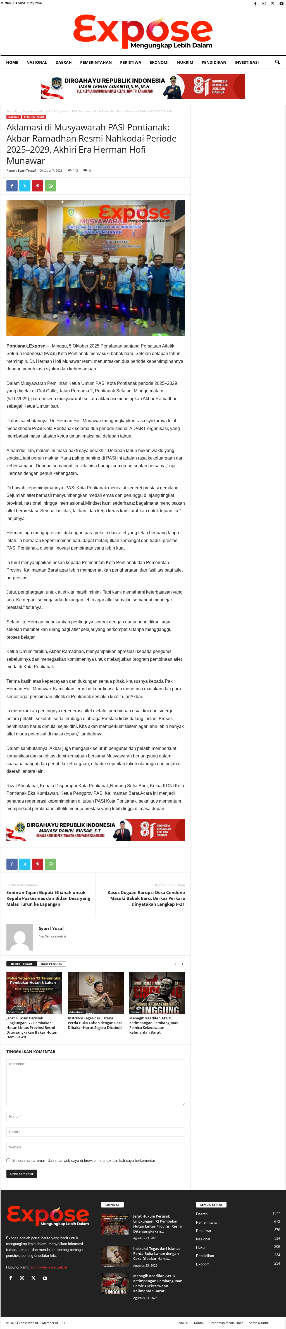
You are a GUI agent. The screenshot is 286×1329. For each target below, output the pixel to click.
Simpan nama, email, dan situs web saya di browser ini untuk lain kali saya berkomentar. (84, 1160)
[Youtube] (281, 4)
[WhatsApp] (50, 185)
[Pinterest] (37, 185)
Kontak (199, 1323)
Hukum (202, 1247)
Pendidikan (214, 62)
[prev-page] (175, 964)
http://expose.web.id (52, 936)
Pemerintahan (96, 62)
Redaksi (182, 1323)
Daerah (64, 62)
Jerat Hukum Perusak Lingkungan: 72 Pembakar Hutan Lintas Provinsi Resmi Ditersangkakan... (157, 1224)
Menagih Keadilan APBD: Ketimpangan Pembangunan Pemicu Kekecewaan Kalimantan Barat (153, 1025)
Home (12, 62)
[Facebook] (255, 4)
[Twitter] (273, 4)
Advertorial (15, 1012)
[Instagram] (264, 4)
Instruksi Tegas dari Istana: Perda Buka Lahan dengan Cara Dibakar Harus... (156, 1253)
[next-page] (182, 964)
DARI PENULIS (51, 964)
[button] (277, 62)
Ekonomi (159, 62)
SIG (64, 1323)
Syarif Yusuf (27, 170)
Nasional (37, 62)
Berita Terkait (21, 964)
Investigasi (247, 62)
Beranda (12, 111)
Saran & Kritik (259, 1323)
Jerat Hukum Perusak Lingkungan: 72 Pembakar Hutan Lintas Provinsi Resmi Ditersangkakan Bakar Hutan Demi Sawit (31, 1027)
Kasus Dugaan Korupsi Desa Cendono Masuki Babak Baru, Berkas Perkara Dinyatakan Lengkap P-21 (146, 898)
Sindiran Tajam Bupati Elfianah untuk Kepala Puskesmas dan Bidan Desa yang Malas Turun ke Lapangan (48, 898)
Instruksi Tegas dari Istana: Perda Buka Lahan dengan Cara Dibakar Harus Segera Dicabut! (95, 1022)
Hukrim (185, 62)
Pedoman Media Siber (227, 1323)
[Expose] (143, 31)
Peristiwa (130, 62)
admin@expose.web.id (48, 1267)
